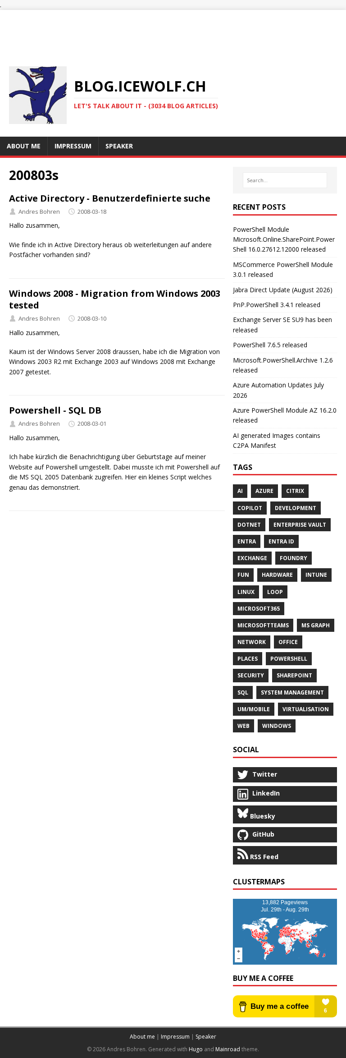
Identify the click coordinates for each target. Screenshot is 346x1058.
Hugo (196, 1049)
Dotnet (249, 525)
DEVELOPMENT (295, 508)
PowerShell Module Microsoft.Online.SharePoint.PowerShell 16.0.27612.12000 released (284, 239)
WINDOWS (276, 726)
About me (142, 1036)
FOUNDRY (293, 558)
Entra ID (281, 541)
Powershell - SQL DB (55, 410)
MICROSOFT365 (258, 608)
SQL (242, 692)
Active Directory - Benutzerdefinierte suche (109, 198)
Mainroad (227, 1049)
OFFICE (288, 642)
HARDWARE (277, 575)
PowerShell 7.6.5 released (270, 344)
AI (240, 491)
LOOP (275, 592)
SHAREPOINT (294, 675)
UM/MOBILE (253, 709)
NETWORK (251, 642)
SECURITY (250, 675)
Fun (243, 575)
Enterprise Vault (299, 525)
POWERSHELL (288, 658)
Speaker (206, 1036)
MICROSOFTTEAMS (263, 625)
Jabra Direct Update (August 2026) (282, 289)
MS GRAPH (315, 625)
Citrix (295, 491)
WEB (243, 726)
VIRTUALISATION (305, 709)
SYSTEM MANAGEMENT (292, 692)
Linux (246, 592)
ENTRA (246, 541)
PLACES (247, 658)
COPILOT (249, 508)
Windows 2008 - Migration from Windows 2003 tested (114, 299)
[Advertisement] (173, 30)
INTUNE (316, 575)
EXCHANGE (252, 558)
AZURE (264, 491)
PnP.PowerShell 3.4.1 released (276, 304)
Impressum (175, 1036)
